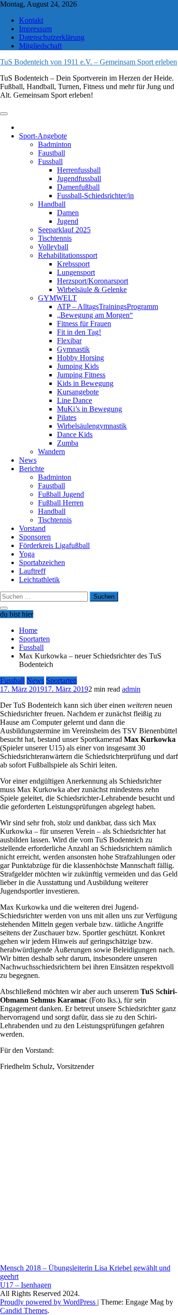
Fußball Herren (61, 503)
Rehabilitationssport (67, 255)
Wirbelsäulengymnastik (92, 426)
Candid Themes (23, 1310)
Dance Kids (75, 434)
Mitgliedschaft (40, 46)
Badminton (54, 144)
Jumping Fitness (81, 375)
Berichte (31, 469)
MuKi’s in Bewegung (89, 409)
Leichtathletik (39, 579)
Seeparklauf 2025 (64, 230)
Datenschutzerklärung (51, 37)
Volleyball (53, 247)
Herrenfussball (79, 170)
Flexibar (69, 341)
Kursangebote (78, 392)
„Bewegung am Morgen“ (95, 315)
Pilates (66, 417)
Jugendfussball (79, 178)
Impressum (35, 29)
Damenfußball (78, 187)
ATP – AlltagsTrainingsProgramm (107, 306)
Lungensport (76, 272)
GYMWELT (57, 298)
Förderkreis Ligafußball (54, 545)
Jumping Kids (78, 366)
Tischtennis (55, 238)
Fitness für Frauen (84, 324)
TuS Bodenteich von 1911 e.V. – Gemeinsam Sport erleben (88, 62)
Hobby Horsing (80, 358)
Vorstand (32, 528)
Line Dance (74, 400)
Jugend (67, 221)
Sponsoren (35, 537)
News (28, 460)
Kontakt (31, 20)
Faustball (51, 153)
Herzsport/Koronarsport (92, 281)
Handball (52, 204)
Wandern (51, 451)
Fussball (50, 161)
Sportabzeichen (42, 562)
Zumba (67, 443)
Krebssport (73, 264)
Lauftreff (32, 571)
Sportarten (61, 680)
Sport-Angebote (43, 136)
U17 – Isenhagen (25, 1285)
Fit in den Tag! (79, 332)
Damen (68, 213)
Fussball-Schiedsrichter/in (95, 196)
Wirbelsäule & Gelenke (92, 289)
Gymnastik (73, 349)
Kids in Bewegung (85, 383)
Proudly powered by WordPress (48, 1302)
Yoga (27, 554)
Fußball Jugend (61, 494)
